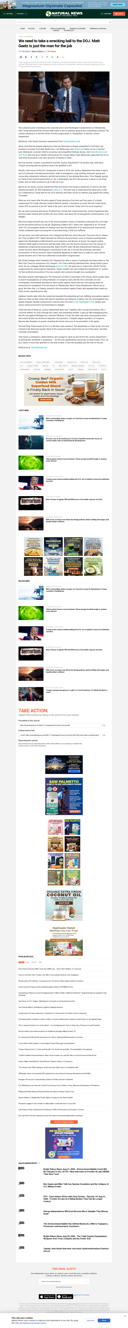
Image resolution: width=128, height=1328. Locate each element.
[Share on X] (37, 57)
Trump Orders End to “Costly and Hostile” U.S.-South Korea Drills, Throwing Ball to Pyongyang (55, 1049)
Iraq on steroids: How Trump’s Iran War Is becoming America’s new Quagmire (48, 975)
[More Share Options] (63, 57)
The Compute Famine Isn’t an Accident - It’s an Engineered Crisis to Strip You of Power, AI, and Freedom (59, 1025)
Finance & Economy (78, 29)
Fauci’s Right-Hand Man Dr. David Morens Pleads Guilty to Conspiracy (45, 1061)
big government (29, 62)
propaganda (70, 64)
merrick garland (44, 64)
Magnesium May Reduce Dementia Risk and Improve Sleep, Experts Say (46, 1091)
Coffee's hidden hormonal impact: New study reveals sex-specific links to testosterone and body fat (57, 1055)
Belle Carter (59, 517)
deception (73, 62)
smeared (86, 64)
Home (22, 29)
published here (58, 1310)
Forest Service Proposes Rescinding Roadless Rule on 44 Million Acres (45, 987)
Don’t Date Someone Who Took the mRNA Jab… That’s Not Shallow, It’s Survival (49, 969)
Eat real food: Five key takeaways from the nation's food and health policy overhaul (50, 1115)
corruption (64, 62)
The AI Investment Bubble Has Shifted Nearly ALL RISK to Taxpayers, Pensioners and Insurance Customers (76, 1225)
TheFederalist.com (71, 141)
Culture (42, 29)
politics (54, 64)
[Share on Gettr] (57, 57)
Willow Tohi (59, 436)
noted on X (57, 190)
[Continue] (86, 1281)
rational (79, 64)
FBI (27, 64)
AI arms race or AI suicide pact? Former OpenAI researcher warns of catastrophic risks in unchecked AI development (74, 440)
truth (103, 64)
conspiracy (55, 62)
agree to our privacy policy (34, 1323)
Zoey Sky (58, 497)
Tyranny (21, 66)
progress (61, 64)
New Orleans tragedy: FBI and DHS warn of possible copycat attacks (74, 499)
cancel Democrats (43, 62)
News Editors (38, 51)
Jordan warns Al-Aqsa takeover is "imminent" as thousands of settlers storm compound (52, 1013)
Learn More (90, 1320)
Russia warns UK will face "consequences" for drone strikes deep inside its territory (50, 981)
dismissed (79, 149)
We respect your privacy (64, 1287)
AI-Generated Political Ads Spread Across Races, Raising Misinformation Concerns (50, 1037)
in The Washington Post (83, 302)
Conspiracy (28, 36)
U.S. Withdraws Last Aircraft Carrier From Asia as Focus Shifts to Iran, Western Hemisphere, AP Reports (59, 1085)
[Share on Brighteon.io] (26, 57)
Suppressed (95, 64)
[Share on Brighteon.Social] (21, 57)
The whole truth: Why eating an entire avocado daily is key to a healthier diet (48, 1067)
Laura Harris (59, 476)
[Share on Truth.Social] (47, 57)
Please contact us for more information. (32, 745)
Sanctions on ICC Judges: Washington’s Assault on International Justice (46, 1001)
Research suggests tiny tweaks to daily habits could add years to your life (47, 1103)
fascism (21, 64)
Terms (75, 1303)
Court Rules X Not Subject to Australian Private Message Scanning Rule (46, 1043)
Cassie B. (58, 416)
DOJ (89, 62)
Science (56, 30)
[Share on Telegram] (42, 57)
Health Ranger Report (27, 1163)
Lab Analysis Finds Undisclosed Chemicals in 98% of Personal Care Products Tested (51, 1109)
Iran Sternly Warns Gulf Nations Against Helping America (40, 1007)
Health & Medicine (57, 29)
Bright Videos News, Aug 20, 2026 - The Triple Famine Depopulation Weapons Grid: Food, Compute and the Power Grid (75, 1237)
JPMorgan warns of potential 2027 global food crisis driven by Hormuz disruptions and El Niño (54, 1073)
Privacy (69, 1303)
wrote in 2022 (62, 266)
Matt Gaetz (33, 64)
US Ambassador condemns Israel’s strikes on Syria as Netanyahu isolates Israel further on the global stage (59, 1019)
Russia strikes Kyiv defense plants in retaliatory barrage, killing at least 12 (47, 1031)
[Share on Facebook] (31, 57)
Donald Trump (96, 62)
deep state (82, 62)
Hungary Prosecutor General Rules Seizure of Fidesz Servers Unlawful (45, 1079)
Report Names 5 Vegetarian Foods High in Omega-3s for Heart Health (45, 1097)
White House (31, 66)
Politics (31, 29)
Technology (69, 30)
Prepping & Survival (98, 29)
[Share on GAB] (52, 57)
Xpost (38, 66)
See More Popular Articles (64, 1122)
